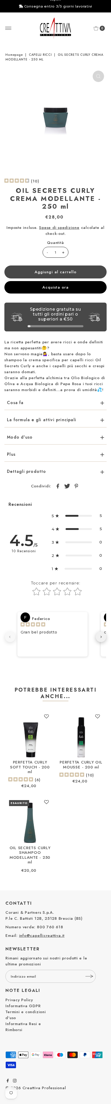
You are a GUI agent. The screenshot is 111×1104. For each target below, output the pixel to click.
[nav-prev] (10, 637)
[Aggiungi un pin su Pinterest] (76, 486)
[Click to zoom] (98, 76)
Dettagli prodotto (26, 471)
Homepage (14, 54)
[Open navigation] (8, 28)
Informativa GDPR (23, 1006)
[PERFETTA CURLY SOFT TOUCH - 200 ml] (30, 735)
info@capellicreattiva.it (42, 935)
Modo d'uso (20, 437)
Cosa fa (15, 403)
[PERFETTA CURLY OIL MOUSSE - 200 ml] (81, 735)
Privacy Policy (19, 1000)
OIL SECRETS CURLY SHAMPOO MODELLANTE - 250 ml (30, 855)
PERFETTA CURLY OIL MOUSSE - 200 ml (81, 764)
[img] (16, 181)
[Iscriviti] (89, 976)
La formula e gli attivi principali (41, 420)
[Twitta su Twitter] (67, 486)
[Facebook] (8, 1081)
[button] (77, 515)
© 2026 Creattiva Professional (35, 1088)
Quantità (55, 243)
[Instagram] (15, 1081)
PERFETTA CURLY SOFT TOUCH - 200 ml (30, 767)
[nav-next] (101, 637)
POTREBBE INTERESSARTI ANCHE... (55, 693)
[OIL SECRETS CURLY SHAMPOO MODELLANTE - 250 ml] (30, 821)
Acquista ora (55, 287)
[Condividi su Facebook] (58, 486)
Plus (11, 454)
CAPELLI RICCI (40, 54)
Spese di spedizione (59, 227)
